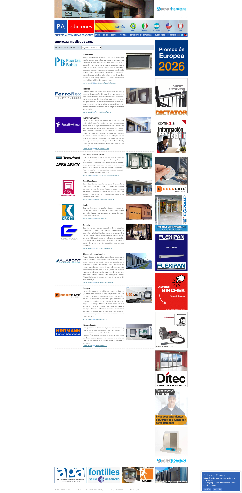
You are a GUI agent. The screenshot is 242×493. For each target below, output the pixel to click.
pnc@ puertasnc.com (102, 149)
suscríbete (160, 35)
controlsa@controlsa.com (103, 249)
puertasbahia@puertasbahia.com (106, 83)
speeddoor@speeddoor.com (104, 199)
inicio (97, 35)
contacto (171, 35)
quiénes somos (110, 35)
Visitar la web (87, 83)
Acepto (207, 489)
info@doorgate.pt (101, 319)
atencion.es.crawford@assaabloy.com (107, 175)
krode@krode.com (101, 218)
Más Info (218, 489)
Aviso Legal (134, 490)
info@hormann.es (101, 346)
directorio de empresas (141, 35)
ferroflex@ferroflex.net (103, 112)
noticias (123, 35)
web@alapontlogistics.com (104, 283)
